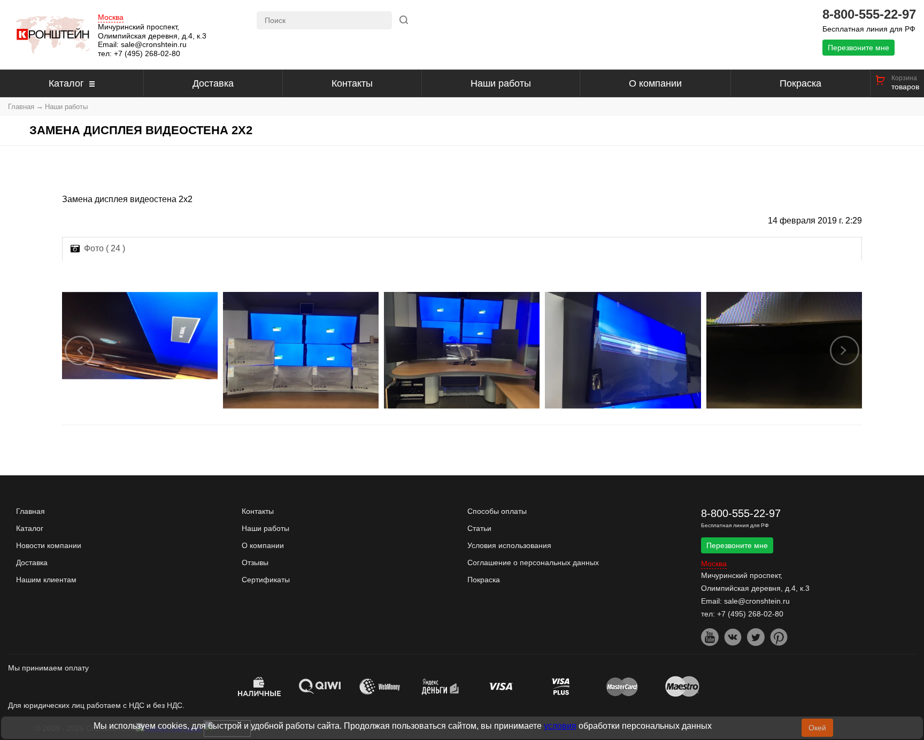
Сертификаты (266, 579)
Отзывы (255, 562)
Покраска (800, 83)
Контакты (352, 83)
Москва (111, 17)
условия (560, 725)
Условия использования (509, 545)
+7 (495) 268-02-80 (147, 53)
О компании (655, 83)
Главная (21, 107)
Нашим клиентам (46, 579)
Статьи (479, 528)
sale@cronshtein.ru (154, 44)
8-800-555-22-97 (869, 14)
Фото (104, 248)
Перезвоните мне (858, 47)
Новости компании (48, 545)
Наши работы (501, 83)
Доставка (213, 83)
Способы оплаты (497, 511)
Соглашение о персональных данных (533, 562)
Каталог (66, 83)
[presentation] (80, 350)
